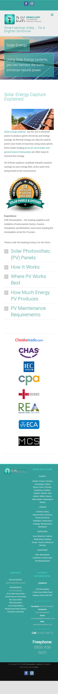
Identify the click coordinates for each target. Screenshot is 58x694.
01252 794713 (45, 632)
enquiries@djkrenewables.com (43, 618)
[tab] (29, 254)
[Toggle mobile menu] (52, 14)
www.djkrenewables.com (42, 624)
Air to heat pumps (15, 591)
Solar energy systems (15, 132)
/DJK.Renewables (47, 606)
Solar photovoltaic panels (15, 583)
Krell (36, 667)
